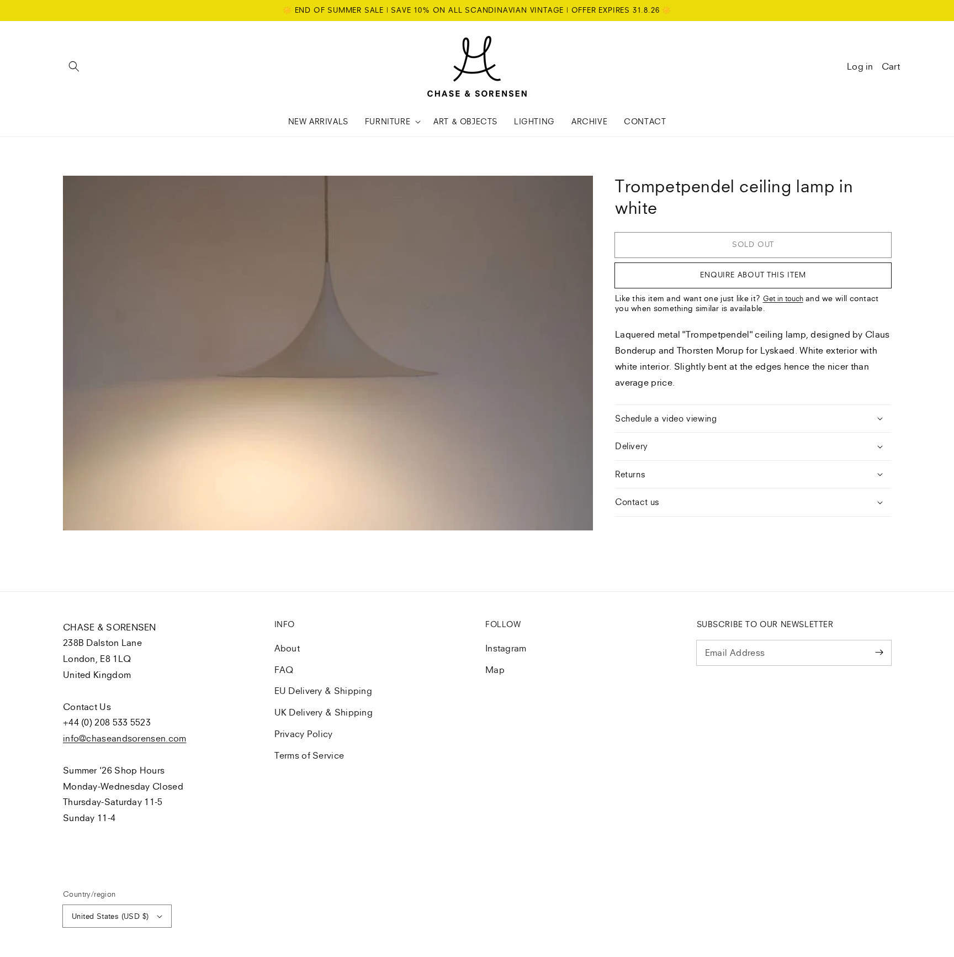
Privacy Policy (303, 733)
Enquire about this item (752, 274)
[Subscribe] (879, 652)
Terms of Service (309, 755)
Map (495, 669)
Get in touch (783, 298)
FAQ (284, 669)
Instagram (506, 648)
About (287, 648)
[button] (74, 66)
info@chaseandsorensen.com (125, 738)
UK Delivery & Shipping (323, 712)
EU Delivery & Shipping (323, 690)
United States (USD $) (110, 916)
